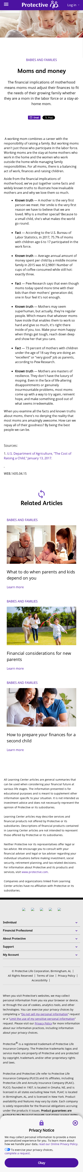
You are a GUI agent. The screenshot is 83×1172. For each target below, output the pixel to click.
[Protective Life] (40, 5)
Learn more (15, 587)
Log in (73, 5)
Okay (41, 1163)
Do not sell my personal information (44, 1014)
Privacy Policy (66, 975)
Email (36, 117)
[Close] (75, 1123)
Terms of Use (45, 975)
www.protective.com (35, 872)
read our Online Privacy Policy (58, 1144)
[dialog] (41, 1143)
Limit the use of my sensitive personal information (42, 1019)
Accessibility (39, 980)
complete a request (17, 1153)
